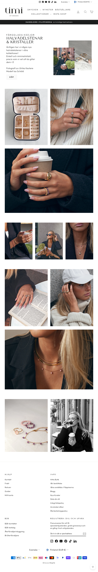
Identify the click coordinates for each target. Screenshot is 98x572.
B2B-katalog (10, 527)
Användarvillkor (57, 507)
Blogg (52, 491)
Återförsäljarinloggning (14, 531)
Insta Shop (60, 14)
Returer (8, 487)
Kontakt (8, 479)
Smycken (33, 9)
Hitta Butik (54, 479)
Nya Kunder (55, 495)
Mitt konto (9, 495)
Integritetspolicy (57, 503)
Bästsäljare (63, 9)
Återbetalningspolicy (59, 511)
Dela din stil (55, 499)
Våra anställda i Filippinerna (62, 487)
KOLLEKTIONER (40, 14)
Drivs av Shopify (49, 563)
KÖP (11, 77)
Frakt (7, 483)
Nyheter (48, 9)
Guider (8, 491)
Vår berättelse (56, 483)
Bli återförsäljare (12, 535)
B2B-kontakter (11, 523)
